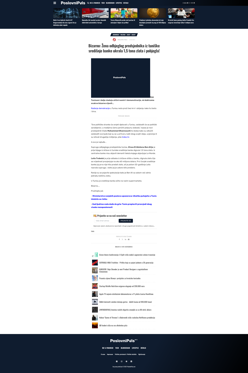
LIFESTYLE (119, 3)
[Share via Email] (128, 239)
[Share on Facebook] (119, 239)
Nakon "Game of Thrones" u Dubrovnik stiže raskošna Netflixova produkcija (127, 317)
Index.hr (125, 137)
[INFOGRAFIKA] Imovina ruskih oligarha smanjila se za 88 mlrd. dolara (125, 309)
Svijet (128, 35)
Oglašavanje (141, 354)
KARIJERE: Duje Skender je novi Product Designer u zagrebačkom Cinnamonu (123, 270)
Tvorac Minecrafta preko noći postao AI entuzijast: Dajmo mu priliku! (123, 21)
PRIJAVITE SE (126, 221)
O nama (185, 3)
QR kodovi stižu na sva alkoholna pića (113, 325)
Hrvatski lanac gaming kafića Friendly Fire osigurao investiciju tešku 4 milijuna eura (181, 21)
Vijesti (133, 35)
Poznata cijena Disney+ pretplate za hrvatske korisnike (119, 278)
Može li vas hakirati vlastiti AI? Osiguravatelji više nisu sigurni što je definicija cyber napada (64, 22)
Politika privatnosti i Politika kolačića (125, 354)
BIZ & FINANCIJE (95, 3)
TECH (103, 3)
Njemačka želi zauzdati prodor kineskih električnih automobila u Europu (94, 21)
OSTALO (125, 3)
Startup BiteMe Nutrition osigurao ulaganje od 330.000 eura (122, 286)
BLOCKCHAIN (110, 3)
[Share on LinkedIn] (125, 239)
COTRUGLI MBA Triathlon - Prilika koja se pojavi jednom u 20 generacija (126, 262)
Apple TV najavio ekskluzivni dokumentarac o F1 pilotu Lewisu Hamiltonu (126, 294)
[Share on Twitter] (122, 239)
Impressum (110, 354)
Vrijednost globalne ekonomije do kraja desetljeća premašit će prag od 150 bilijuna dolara (152, 22)
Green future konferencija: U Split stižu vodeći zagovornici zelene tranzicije (127, 254)
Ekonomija (115, 35)
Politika (123, 35)
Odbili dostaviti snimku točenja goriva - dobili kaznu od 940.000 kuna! (125, 301)
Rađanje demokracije (100, 108)
